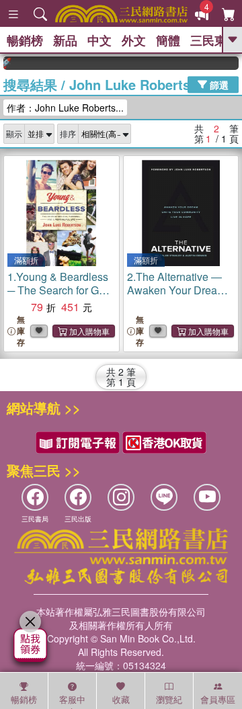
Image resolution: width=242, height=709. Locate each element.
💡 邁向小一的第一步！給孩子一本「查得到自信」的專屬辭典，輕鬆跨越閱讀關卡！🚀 (4, 63)
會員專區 (217, 699)
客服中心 (72, 701)
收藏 (121, 699)
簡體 (168, 40)
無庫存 (21, 331)
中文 (99, 40)
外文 (134, 40)
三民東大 (214, 40)
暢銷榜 (25, 40)
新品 (65, 40)
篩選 (218, 84)
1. (60, 297)
